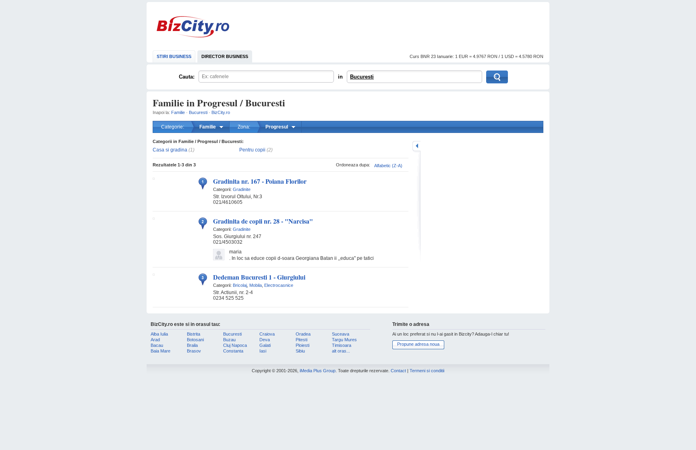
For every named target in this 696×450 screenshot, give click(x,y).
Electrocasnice (278, 285)
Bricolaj (240, 285)
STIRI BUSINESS (174, 56)
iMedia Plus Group (318, 370)
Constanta (233, 350)
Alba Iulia (159, 334)
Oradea (303, 334)
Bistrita (193, 334)
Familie (178, 112)
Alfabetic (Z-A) (388, 165)
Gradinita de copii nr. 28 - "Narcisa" (263, 221)
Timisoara (341, 345)
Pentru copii (252, 150)
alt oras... (341, 350)
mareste (416, 146)
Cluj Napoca (235, 345)
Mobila (255, 285)
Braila (192, 345)
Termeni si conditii (427, 370)
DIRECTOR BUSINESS (224, 56)
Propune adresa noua (418, 344)
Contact (398, 370)
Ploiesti (302, 345)
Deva (264, 339)
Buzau (229, 339)
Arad (155, 339)
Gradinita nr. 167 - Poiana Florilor (260, 181)
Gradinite (242, 189)
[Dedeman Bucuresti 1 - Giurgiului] (154, 274)
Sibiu (300, 350)
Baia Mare (160, 350)
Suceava (340, 334)
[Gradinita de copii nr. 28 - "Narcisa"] (154, 218)
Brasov (194, 350)
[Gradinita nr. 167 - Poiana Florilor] (154, 178)
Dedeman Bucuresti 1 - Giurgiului (259, 277)
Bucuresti (362, 77)
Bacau (157, 345)
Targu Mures (344, 339)
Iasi (262, 350)
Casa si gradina (170, 150)
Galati (265, 345)
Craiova (267, 334)
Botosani (195, 339)
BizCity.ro (193, 26)
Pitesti (301, 339)
